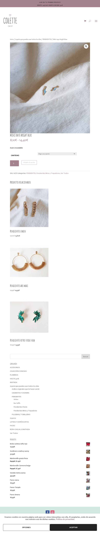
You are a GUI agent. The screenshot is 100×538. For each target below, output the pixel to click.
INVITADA (13, 382)
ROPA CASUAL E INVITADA (20, 429)
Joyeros (13, 418)
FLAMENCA (14, 375)
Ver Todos (65, 173)
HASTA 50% (14, 379)
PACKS (12, 426)
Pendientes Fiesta (20, 407)
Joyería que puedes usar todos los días (28, 39)
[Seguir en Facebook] (48, 512)
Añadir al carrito (29, 162)
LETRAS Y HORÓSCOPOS (19, 422)
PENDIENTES (47, 39)
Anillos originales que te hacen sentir (26, 389)
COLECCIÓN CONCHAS (18, 371)
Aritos (16, 399)
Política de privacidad (65, 519)
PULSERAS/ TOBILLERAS (21, 414)
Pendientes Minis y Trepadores (48, 173)
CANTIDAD (15, 155)
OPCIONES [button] (26, 527)
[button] (86, 46)
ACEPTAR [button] (73, 527)
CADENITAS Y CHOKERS (20, 393)
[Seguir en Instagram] (52, 512)
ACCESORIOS (15, 367)
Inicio (12, 39)
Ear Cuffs (17, 403)
